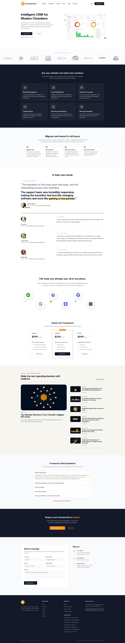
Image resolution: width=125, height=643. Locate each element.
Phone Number (48, 563)
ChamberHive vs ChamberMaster (71, 620)
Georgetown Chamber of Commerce (36, 225)
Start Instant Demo (56, 528)
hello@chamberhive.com (83, 559)
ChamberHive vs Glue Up (70, 624)
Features (44, 3)
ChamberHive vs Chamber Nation (71, 629)
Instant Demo (99, 3)
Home (43, 604)
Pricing (58, 3)
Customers (51, 3)
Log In (91, 3)
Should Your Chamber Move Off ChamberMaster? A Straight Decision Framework (92, 441)
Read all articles (100, 379)
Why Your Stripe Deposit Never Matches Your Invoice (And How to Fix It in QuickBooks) (93, 420)
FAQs (64, 3)
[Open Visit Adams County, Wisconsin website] (108, 58)
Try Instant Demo (26, 33)
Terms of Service (68, 606)
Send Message (29, 583)
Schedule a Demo (68, 611)
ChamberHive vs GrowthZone (71, 617)
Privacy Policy (67, 609)
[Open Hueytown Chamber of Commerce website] (81, 58)
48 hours (32, 37)
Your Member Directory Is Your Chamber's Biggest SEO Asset (42, 416)
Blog (69, 3)
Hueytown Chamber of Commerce (37, 258)
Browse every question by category (62, 500)
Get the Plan (39, 354)
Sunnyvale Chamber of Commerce (37, 242)
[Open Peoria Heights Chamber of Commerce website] (67, 58)
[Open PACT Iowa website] (26, 58)
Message (26, 569)
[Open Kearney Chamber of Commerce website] (94, 58)
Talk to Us (39, 33)
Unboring (102, 640)
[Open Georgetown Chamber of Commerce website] (13, 58)
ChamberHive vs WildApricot (70, 627)
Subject (26, 563)
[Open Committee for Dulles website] (54, 58)
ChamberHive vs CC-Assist (70, 631)
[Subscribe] (102, 609)
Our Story (75, 3)
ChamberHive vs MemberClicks (71, 622)
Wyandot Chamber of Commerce (43, 205)
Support (66, 604)
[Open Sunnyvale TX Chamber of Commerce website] (40, 58)
